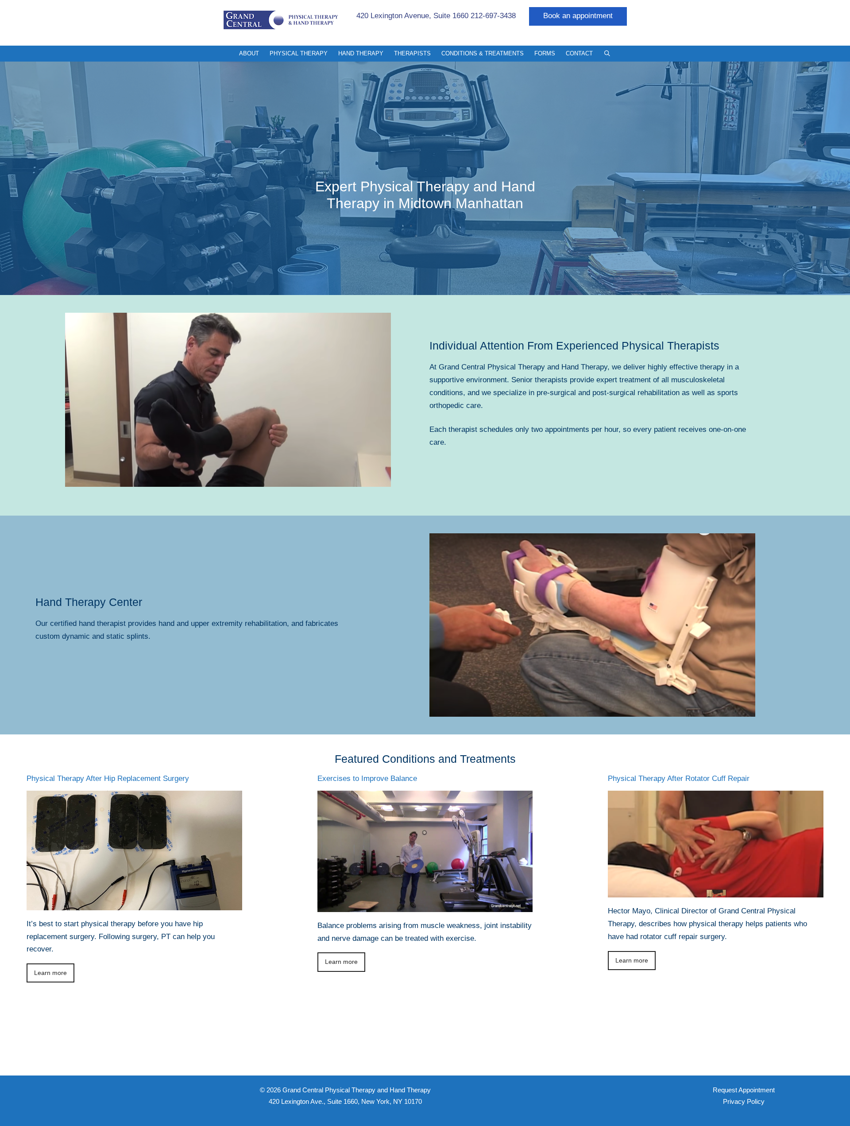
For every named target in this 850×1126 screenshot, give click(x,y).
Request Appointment (744, 1090)
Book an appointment (578, 16)
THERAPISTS (412, 53)
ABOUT (249, 53)
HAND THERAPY (360, 53)
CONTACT (579, 53)
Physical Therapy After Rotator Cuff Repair (679, 778)
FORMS (544, 53)
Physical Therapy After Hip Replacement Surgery (108, 778)
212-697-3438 (493, 16)
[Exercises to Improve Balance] (425, 905)
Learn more (50, 973)
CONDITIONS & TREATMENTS (482, 53)
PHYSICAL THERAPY (299, 53)
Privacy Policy (744, 1101)
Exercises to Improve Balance (367, 778)
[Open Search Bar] (607, 54)
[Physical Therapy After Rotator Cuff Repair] (715, 890)
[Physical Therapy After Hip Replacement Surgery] (134, 903)
